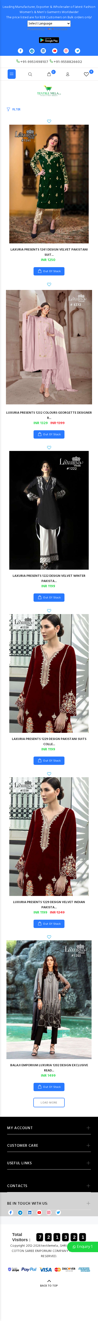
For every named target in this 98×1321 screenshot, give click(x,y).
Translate (61, 29)
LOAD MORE (49, 1102)
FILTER (16, 109)
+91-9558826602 (68, 62)
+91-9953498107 (34, 62)
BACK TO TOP (49, 1285)
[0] (86, 74)
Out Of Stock (52, 271)
